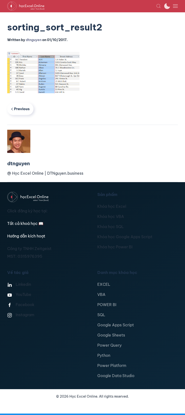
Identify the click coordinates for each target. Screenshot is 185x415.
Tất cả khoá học (25, 223)
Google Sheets (111, 335)
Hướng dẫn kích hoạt (26, 236)
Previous (22, 109)
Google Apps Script (115, 324)
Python (103, 355)
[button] (158, 6)
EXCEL (103, 284)
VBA (101, 294)
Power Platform (111, 365)
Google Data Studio (115, 375)
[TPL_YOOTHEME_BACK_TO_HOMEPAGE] (81, 6)
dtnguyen (33, 40)
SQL (101, 314)
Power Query (109, 345)
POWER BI (106, 304)
